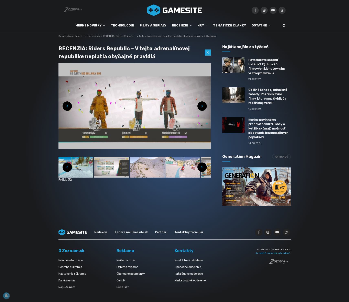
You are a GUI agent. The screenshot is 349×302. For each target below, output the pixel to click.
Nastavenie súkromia (72, 274)
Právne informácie (70, 260)
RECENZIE (180, 25)
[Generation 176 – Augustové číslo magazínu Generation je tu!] (256, 186)
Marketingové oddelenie (190, 280)
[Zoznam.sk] (280, 262)
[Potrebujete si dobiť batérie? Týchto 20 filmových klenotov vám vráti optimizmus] (233, 65)
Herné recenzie (92, 36)
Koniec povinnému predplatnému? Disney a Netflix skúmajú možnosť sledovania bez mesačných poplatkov (268, 128)
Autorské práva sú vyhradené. (273, 253)
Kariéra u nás (66, 280)
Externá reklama (127, 267)
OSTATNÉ (259, 25)
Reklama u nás (126, 260)
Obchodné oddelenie (188, 267)
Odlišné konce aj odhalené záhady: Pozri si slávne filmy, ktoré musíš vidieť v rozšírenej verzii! (267, 96)
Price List (123, 287)
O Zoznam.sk (71, 250)
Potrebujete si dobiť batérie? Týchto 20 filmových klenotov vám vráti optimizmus (266, 66)
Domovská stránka (69, 36)
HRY (200, 25)
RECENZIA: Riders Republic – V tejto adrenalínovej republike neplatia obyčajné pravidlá (153, 36)
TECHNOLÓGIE (122, 25)
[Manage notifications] (6, 295)
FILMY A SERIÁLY (153, 25)
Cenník (121, 280)
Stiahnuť (281, 156)
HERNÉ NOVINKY (88, 25)
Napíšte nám (66, 287)
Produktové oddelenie (189, 260)
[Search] (284, 25)
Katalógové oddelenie (189, 274)
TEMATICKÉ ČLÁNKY (229, 25)
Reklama (125, 250)
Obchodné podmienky (131, 274)
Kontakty (184, 250)
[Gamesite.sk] (174, 10)
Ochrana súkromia (70, 267)
